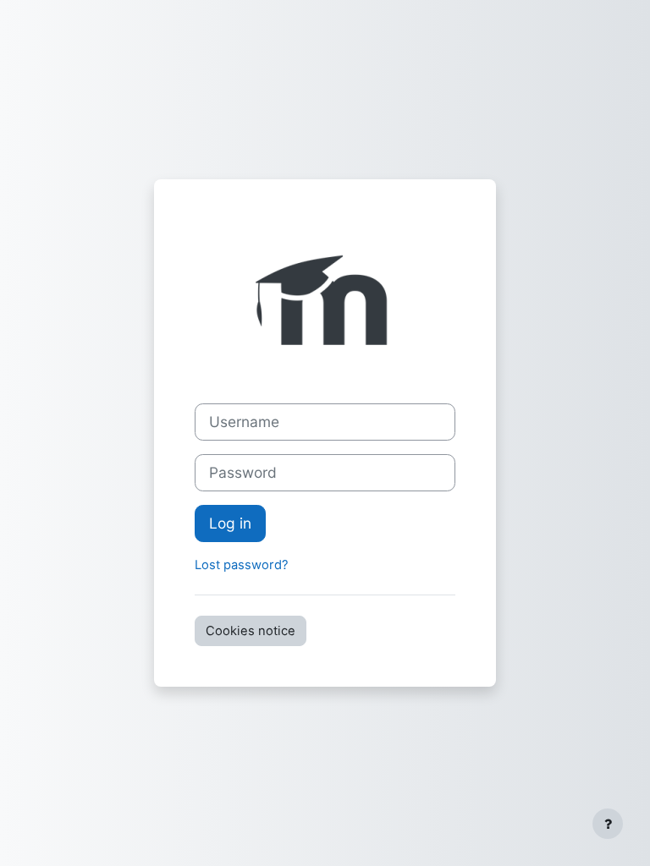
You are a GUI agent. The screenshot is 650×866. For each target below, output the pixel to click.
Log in (230, 523)
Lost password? (242, 565)
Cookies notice (250, 631)
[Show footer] (607, 823)
